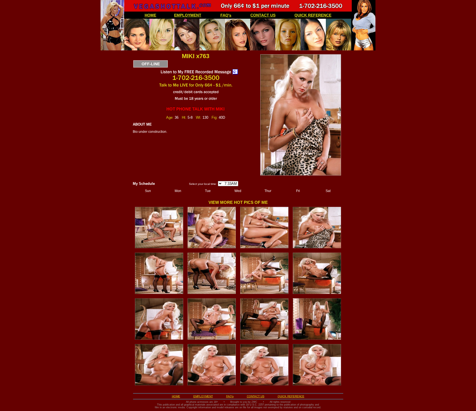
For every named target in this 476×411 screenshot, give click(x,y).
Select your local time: (203, 183)
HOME (150, 15)
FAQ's (225, 15)
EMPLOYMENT (187, 15)
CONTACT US (262, 15)
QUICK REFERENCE (312, 15)
